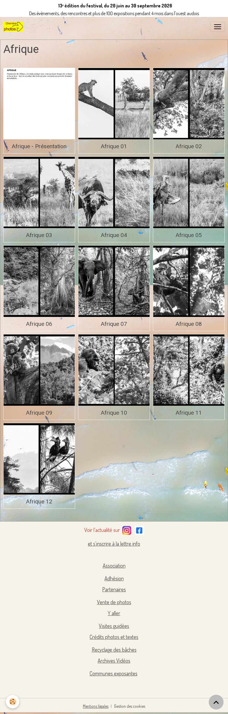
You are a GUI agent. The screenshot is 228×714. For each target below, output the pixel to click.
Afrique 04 (114, 235)
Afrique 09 (39, 412)
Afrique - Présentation (39, 146)
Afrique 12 (39, 501)
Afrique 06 (39, 323)
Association (114, 565)
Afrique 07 (114, 323)
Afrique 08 (188, 323)
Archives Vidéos (114, 660)
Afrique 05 (188, 235)
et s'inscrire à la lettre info (114, 543)
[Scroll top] (216, 702)
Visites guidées (114, 626)
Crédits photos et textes (114, 637)
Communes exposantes (113, 673)
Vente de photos (114, 602)
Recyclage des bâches (114, 649)
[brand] (14, 27)
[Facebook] (139, 529)
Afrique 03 (39, 235)
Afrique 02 (188, 146)
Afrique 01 (114, 146)
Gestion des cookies (129, 706)
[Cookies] (12, 701)
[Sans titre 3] (126, 529)
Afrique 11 (188, 412)
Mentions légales (95, 706)
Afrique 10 (114, 412)
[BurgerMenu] (217, 27)
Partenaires (114, 589)
